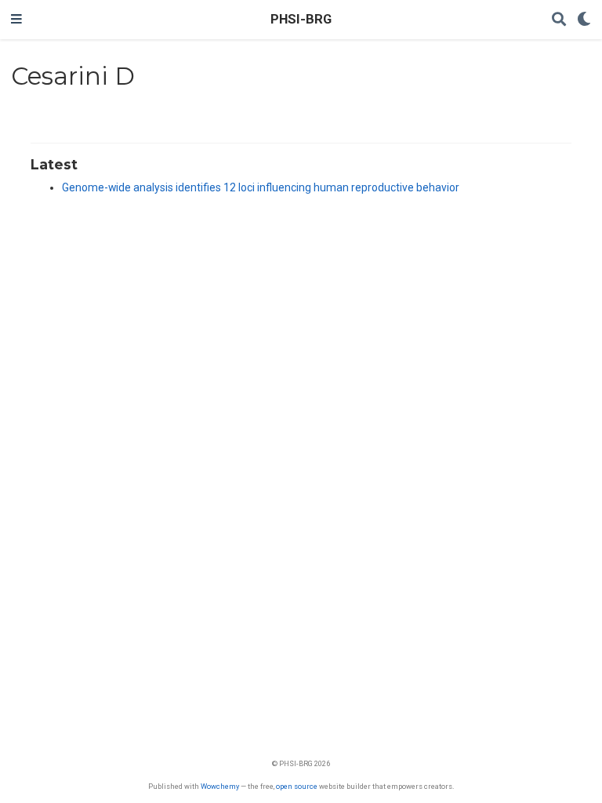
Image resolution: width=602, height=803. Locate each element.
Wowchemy (220, 786)
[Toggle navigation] (16, 19)
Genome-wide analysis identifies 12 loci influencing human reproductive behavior (260, 187)
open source (296, 786)
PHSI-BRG (301, 19)
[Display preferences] (584, 20)
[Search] (559, 20)
